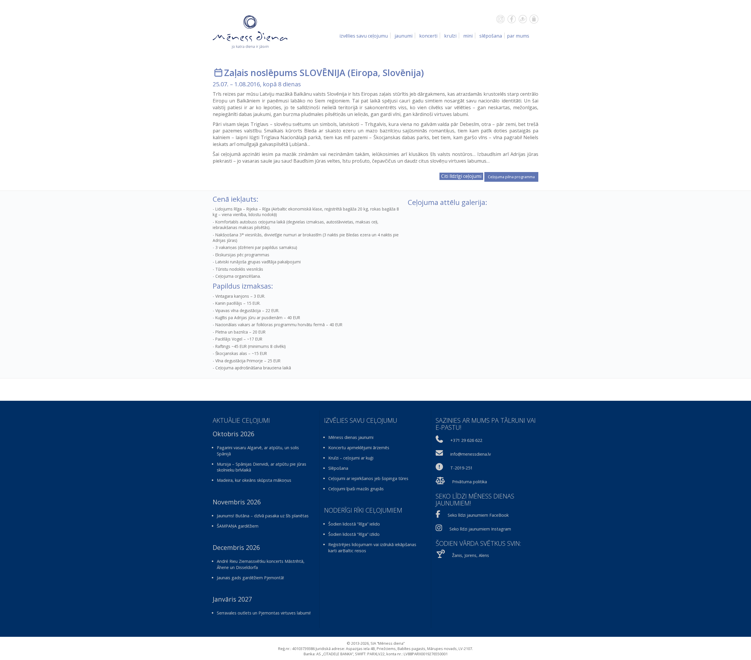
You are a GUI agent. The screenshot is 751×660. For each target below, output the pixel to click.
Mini (468, 36)
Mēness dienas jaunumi (350, 437)
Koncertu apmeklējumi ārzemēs (358, 447)
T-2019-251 (461, 468)
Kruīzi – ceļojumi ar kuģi (350, 458)
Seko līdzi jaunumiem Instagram (480, 529)
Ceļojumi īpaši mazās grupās (356, 488)
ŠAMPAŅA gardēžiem (237, 526)
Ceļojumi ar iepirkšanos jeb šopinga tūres (368, 478)
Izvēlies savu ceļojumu (363, 36)
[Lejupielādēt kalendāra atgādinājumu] (218, 73)
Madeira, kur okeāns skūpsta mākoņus (254, 480)
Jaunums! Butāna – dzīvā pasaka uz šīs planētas (263, 515)
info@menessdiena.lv (470, 454)
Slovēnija (402, 73)
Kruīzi (450, 36)
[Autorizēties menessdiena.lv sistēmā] (534, 19)
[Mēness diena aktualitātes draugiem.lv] (522, 19)
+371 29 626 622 (466, 440)
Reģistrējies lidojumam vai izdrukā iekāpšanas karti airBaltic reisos (372, 547)
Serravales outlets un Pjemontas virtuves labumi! (264, 613)
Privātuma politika (469, 481)
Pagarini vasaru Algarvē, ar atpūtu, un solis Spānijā (258, 451)
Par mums (518, 36)
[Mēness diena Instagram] (500, 19)
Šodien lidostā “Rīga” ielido (354, 524)
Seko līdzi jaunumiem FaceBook (478, 515)
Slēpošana (490, 36)
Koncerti (428, 36)
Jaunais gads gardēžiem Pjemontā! (250, 577)
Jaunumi (403, 36)
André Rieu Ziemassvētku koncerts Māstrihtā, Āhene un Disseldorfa (261, 564)
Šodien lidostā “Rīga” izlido (354, 534)
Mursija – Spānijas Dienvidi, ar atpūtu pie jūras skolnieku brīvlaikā (261, 467)
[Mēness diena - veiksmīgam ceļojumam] (250, 31)
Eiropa (364, 73)
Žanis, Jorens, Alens (470, 555)
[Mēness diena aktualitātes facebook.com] (511, 19)
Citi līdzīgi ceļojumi (461, 176)
